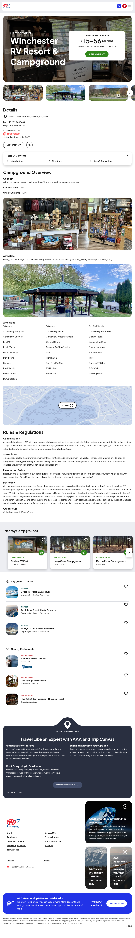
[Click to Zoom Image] (23, 93)
